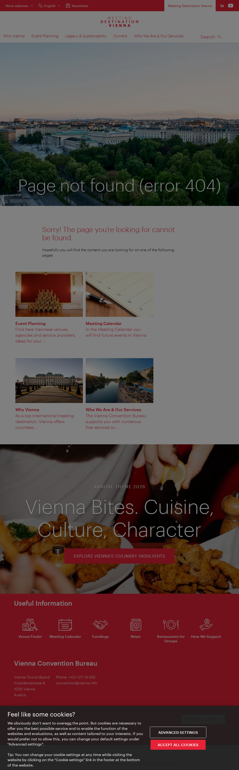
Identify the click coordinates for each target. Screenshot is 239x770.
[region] (119, 738)
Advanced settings (178, 732)
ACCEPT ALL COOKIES (178, 744)
